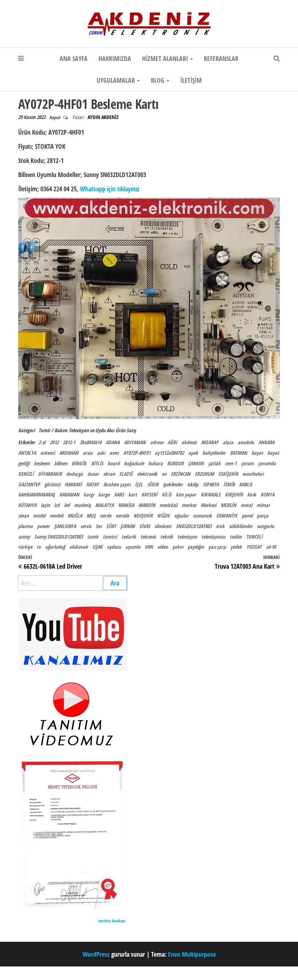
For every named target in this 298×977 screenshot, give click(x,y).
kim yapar (186, 494)
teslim (236, 536)
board (114, 463)
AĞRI (172, 442)
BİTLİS (97, 463)
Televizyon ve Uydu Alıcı (91, 430)
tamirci (110, 536)
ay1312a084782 (169, 452)
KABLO (245, 484)
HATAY (92, 484)
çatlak (214, 463)
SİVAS (144, 526)
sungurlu (265, 526)
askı (101, 452)
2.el (42, 442)
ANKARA (266, 442)
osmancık (202, 515)
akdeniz (189, 442)
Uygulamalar (116, 80)
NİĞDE (163, 515)
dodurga (74, 473)
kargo (104, 494)
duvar (93, 473)
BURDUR (175, 463)
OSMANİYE (226, 515)
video (162, 546)
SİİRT (111, 526)
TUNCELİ (254, 536)
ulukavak (78, 546)
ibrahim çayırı (116, 484)
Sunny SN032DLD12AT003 (58, 536)
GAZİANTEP (29, 484)
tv (39, 546)
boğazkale (134, 463)
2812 (54, 442)
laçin (45, 505)
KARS (119, 494)
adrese (156, 442)
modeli (56, 515)
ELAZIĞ (126, 473)
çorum (247, 463)
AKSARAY (209, 442)
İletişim (191, 80)
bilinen (60, 463)
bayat (257, 452)
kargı (89, 494)
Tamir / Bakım (53, 430)
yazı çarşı (217, 546)
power (43, 526)
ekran (109, 473)
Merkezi (208, 505)
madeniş (82, 505)
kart (132, 494)
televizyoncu (213, 536)
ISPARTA (211, 484)
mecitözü (168, 505)
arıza (88, 452)
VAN (149, 546)
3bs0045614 (90, 442)
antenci (47, 452)
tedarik (128, 536)
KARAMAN (69, 494)
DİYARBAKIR (50, 473)
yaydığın (196, 546)
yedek (236, 546)
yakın (177, 546)
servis (85, 526)
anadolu (246, 442)
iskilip (192, 484)
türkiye (25, 546)
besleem (42, 463)
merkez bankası (111, 920)
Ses (99, 526)
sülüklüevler (241, 526)
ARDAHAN (68, 452)
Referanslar (221, 58)
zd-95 (271, 546)
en (164, 473)
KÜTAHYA (27, 505)
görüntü (52, 484)
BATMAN (238, 452)
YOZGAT (254, 546)
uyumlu (132, 546)
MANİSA (126, 505)
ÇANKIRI (196, 463)
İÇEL (139, 484)
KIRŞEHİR (234, 494)
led (67, 505)
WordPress (96, 954)
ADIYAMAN (135, 442)
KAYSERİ (149, 494)
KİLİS (167, 494)
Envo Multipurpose (192, 954)
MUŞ (91, 515)
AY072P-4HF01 (136, 452)
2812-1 (69, 442)
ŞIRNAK (127, 526)
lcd (57, 505)
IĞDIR (152, 484)
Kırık (251, 494)
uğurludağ (55, 546)
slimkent (163, 526)
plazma (25, 526)
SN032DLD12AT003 (194, 526)
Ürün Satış (126, 430)
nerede (122, 515)
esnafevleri (252, 473)
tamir (92, 536)
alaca (228, 442)
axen (114, 452)
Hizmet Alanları (165, 58)
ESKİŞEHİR (228, 473)
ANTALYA (27, 452)
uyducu (114, 546)
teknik (166, 536)
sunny (24, 536)
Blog (158, 80)
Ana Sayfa (74, 58)
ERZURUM (204, 473)
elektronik (147, 473)
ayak (193, 452)
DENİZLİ (26, 473)
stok (220, 526)
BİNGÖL (79, 463)
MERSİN (228, 505)
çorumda (267, 463)
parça (262, 515)
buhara (155, 463)
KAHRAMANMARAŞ (36, 494)
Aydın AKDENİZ (103, 117)
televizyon (187, 536)
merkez (189, 505)
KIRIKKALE (211, 494)
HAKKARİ (73, 484)
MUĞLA (75, 515)
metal (246, 505)
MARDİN (146, 505)
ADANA (113, 442)
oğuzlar (181, 515)
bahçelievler (214, 452)
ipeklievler (173, 484)
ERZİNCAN (180, 473)
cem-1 (231, 463)
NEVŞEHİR (143, 515)
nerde (105, 515)
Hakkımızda (114, 58)
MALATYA (104, 505)
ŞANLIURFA (65, 526)
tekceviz (148, 536)
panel (247, 515)
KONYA (267, 494)
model (39, 515)
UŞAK (97, 546)
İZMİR (229, 484)
